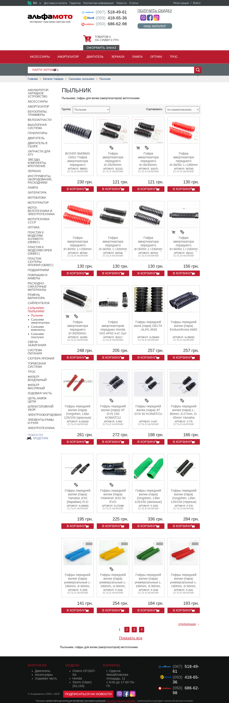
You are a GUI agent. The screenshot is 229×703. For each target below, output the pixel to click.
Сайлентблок (39, 303)
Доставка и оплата (55, 2)
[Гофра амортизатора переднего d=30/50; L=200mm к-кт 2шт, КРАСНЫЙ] (77, 226)
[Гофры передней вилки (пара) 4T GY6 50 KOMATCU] (148, 395)
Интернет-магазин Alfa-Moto (121, 701)
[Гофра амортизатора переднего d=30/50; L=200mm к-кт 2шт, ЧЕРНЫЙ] (113, 226)
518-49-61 (111, 12)
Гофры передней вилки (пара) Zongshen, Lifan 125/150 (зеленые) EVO (148, 498)
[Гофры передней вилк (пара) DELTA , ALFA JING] (148, 311)
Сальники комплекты (38, 328)
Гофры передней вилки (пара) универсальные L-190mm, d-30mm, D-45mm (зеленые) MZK (148, 584)
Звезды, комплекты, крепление (37, 163)
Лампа (137, 56)
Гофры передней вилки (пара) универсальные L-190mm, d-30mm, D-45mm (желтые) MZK (112, 584)
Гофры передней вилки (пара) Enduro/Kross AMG (183, 325)
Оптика (156, 56)
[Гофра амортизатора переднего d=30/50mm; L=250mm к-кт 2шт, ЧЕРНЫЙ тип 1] (77, 311)
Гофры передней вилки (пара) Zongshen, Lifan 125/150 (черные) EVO (183, 498)
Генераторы (37, 133)
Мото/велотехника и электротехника (41, 211)
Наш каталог (155, 26)
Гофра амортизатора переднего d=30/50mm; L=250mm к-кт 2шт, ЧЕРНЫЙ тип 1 (78, 331)
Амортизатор (68, 56)
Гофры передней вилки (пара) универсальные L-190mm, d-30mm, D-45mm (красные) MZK (184, 584)
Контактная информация (98, 2)
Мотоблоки (37, 197)
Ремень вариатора (36, 296)
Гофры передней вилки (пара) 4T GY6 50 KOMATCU (148, 410)
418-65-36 (111, 18)
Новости (121, 2)
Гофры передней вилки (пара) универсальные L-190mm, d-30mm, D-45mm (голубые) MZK (78, 584)
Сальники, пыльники (81, 78)
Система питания (35, 352)
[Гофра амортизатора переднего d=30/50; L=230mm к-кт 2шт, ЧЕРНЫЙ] (148, 226)
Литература (37, 192)
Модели (72, 665)
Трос (174, 56)
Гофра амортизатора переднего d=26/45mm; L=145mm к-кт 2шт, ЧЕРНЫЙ (113, 163)
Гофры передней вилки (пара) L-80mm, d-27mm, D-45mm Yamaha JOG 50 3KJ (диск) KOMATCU (184, 415)
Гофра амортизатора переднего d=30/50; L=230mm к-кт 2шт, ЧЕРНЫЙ (148, 245)
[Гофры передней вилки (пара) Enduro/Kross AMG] (184, 311)
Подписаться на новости (88, 694)
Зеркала (118, 56)
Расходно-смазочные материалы (37, 286)
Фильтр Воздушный (37, 378)
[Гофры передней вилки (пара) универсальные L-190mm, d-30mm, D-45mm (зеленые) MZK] (148, 563)
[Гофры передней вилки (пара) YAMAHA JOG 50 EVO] (113, 479)
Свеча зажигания (37, 343)
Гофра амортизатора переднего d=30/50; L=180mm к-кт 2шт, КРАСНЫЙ (184, 163)
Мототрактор (38, 202)
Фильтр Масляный (36, 387)
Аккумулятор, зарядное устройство (38, 93)
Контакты (111, 665)
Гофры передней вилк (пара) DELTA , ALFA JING (148, 325)
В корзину (76, 189)
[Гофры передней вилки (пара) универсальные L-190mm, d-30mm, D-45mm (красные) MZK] (184, 563)
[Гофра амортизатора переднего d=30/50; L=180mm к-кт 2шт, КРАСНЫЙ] (184, 142)
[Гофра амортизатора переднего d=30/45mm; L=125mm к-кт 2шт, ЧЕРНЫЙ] (148, 142)
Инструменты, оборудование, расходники (40, 179)
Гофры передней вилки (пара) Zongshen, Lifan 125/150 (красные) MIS (77, 413)
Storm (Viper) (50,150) (82, 684)
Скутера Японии (41, 358)
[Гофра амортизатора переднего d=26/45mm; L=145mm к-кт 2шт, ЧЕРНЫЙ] (113, 142)
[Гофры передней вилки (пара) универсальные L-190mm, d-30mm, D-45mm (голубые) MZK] (77, 563)
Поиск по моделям (38, 437)
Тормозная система (37, 365)
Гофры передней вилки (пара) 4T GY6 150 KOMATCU (113, 411)
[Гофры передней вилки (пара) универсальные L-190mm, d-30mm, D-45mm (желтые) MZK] (113, 563)
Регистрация (181, 2)
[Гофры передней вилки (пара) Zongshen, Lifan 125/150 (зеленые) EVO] (148, 479)
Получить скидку (155, 11)
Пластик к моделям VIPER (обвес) (40, 250)
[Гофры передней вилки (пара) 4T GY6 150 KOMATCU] (113, 395)
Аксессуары (40, 56)
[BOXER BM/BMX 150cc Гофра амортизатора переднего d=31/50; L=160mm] (77, 142)
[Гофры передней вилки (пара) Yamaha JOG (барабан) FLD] (77, 479)
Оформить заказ (101, 47)
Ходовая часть (40, 393)
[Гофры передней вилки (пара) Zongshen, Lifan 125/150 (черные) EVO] (184, 479)
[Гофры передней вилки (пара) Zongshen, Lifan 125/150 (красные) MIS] (77, 395)
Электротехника (41, 428)
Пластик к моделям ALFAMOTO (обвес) (36, 237)
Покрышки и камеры (37, 277)
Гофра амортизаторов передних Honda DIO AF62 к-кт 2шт (112, 327)
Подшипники (38, 270)
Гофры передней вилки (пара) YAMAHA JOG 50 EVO (113, 496)
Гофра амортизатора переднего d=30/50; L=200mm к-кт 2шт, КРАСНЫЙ (78, 247)
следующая (187, 624)
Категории (37, 665)
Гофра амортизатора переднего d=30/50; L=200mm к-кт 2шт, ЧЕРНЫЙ (113, 245)
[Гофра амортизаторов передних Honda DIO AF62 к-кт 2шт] (113, 311)
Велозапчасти (40, 119)
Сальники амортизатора (40, 321)
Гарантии (75, 2)
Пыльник (105, 78)
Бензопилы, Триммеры (37, 113)
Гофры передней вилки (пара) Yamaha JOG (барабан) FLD (77, 496)
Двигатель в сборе (37, 145)
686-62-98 (111, 24)
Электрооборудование (46, 414)
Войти (196, 2)
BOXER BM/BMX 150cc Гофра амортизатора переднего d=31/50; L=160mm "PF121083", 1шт (78, 163)
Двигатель (95, 56)
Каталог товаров (53, 78)
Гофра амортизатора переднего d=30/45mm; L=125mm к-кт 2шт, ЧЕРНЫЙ (148, 163)
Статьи (133, 2)
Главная (33, 78)
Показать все (130, 638)
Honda (77, 678)
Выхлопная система (37, 126)
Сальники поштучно (37, 335)
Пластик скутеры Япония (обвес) (40, 262)
